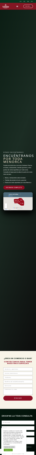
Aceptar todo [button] (8, 450)
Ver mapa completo (14, 187)
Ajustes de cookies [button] (9, 447)
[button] (17, 6)
